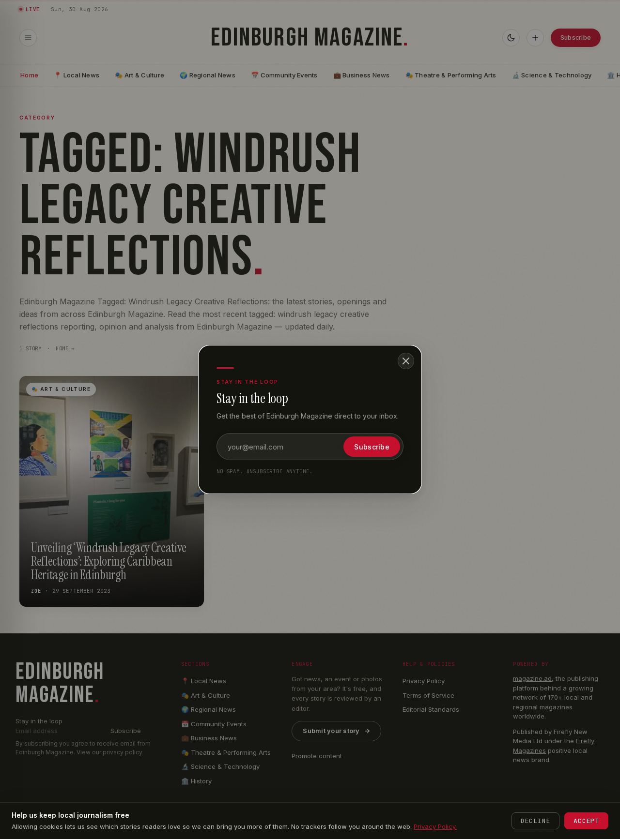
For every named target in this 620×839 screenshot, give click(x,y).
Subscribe (371, 447)
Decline (535, 821)
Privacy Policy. (435, 826)
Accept (586, 821)
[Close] (406, 361)
